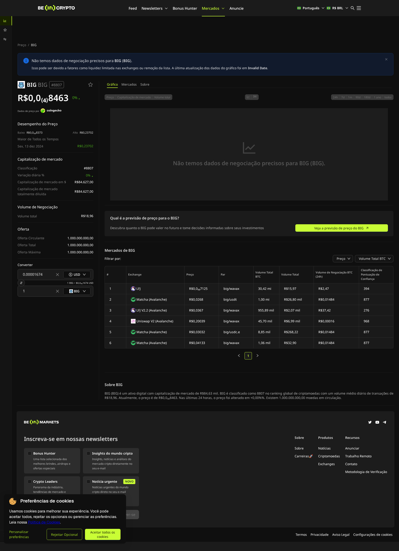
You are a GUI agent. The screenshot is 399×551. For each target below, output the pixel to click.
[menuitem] (6, 20)
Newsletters (152, 8)
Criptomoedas (329, 456)
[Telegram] (384, 422)
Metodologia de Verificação (366, 472)
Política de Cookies (44, 522)
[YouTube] (377, 422)
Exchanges (326, 464)
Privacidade (320, 534)
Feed (133, 8)
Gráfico (112, 84)
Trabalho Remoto (358, 456)
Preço (22, 45)
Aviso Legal (341, 534)
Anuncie (237, 8)
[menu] (6, 30)
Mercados (210, 8)
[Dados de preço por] (51, 111)
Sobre (144, 84)
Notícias (324, 448)
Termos (301, 534)
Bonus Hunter (185, 8)
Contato (351, 464)
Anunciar (352, 448)
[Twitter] (370, 422)
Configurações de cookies (373, 534)
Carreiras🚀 (304, 456)
